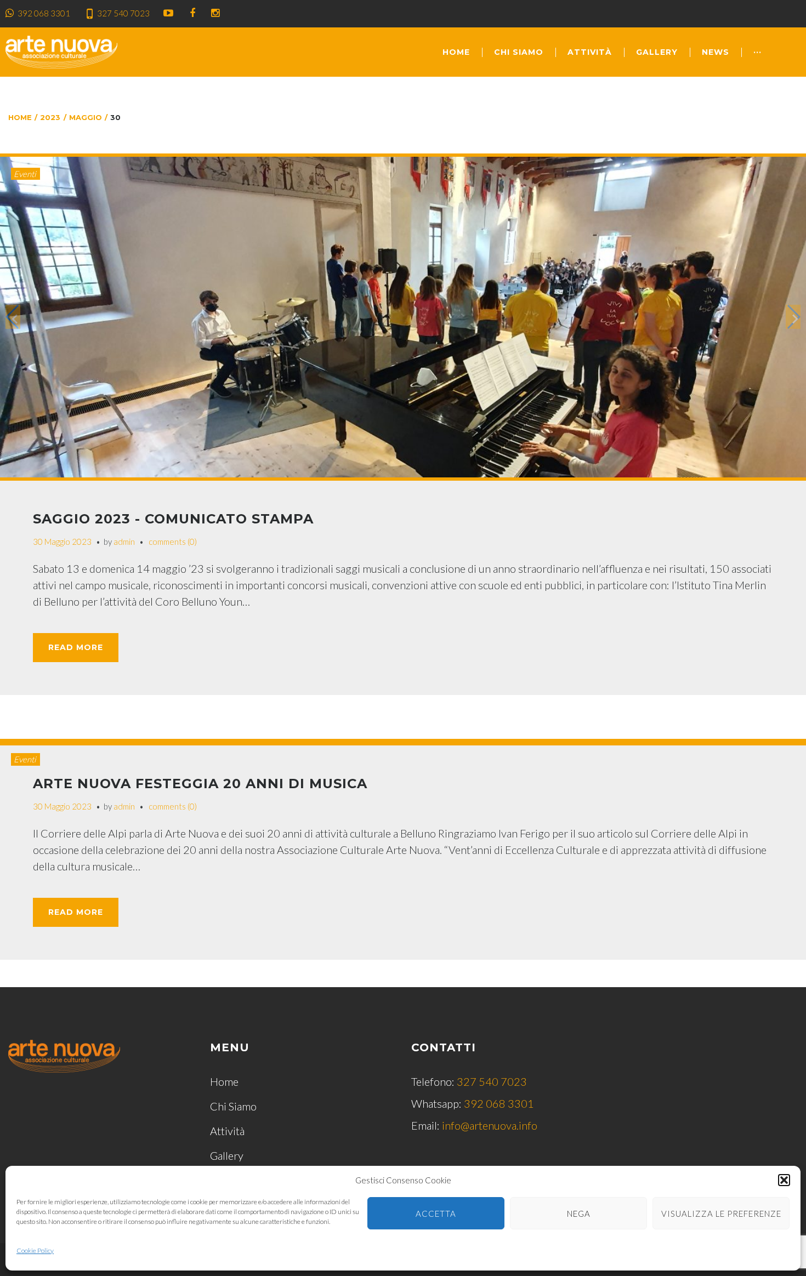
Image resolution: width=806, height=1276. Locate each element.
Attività (589, 52)
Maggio (85, 117)
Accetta (436, 1213)
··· (757, 52)
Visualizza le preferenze (721, 1213)
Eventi (25, 174)
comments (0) (173, 541)
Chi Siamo (518, 52)
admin (124, 541)
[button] (784, 1180)
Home (456, 52)
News (715, 52)
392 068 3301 (44, 13)
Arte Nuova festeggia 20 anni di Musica (200, 783)
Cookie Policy (35, 1250)
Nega (579, 1213)
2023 (50, 117)
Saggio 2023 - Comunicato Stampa (173, 519)
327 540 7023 (123, 13)
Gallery (657, 52)
